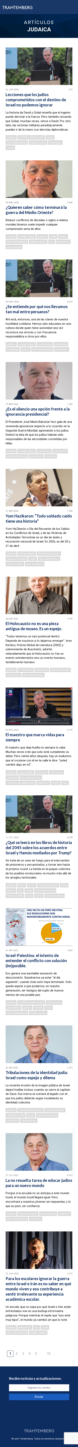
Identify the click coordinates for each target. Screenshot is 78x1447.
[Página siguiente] (61, 1351)
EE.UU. (31, 885)
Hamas (11, 890)
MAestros (43, 782)
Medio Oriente (38, 142)
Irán (20, 890)
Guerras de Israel (16, 558)
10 (48, 1353)
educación (61, 344)
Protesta (51, 456)
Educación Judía (60, 669)
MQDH (55, 782)
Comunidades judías (30, 1110)
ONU (51, 241)
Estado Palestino (48, 885)
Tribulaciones (28, 1120)
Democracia (54, 1002)
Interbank (12, 777)
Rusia (29, 895)
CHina (22, 885)
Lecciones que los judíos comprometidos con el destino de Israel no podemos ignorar (36, 99)
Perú (65, 782)
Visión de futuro (54, 895)
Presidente (62, 349)
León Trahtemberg (17, 142)
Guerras (42, 236)
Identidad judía (15, 1115)
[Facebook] (41, 1421)
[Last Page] (68, 1351)
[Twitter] (31, 1421)
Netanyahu (55, 142)
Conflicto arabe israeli (31, 137)
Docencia (41, 772)
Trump (10, 147)
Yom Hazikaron (34, 564)
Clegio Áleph (26, 772)
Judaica (11, 137)
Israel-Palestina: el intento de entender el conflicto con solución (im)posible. (36, 960)
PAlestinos (63, 241)
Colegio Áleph (26, 236)
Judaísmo (64, 1213)
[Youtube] (46, 1421)
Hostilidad (13, 349)
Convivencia (44, 344)
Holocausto (60, 451)
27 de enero (25, 669)
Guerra (27, 1007)
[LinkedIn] (36, 1421)
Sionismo (12, 1120)
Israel (50, 137)
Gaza (64, 885)
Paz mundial (14, 247)
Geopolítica (13, 1007)
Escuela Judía (48, 1213)
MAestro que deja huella (21, 782)
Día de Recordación (49, 553)
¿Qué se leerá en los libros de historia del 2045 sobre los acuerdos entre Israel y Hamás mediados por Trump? (39, 847)
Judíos (63, 236)
